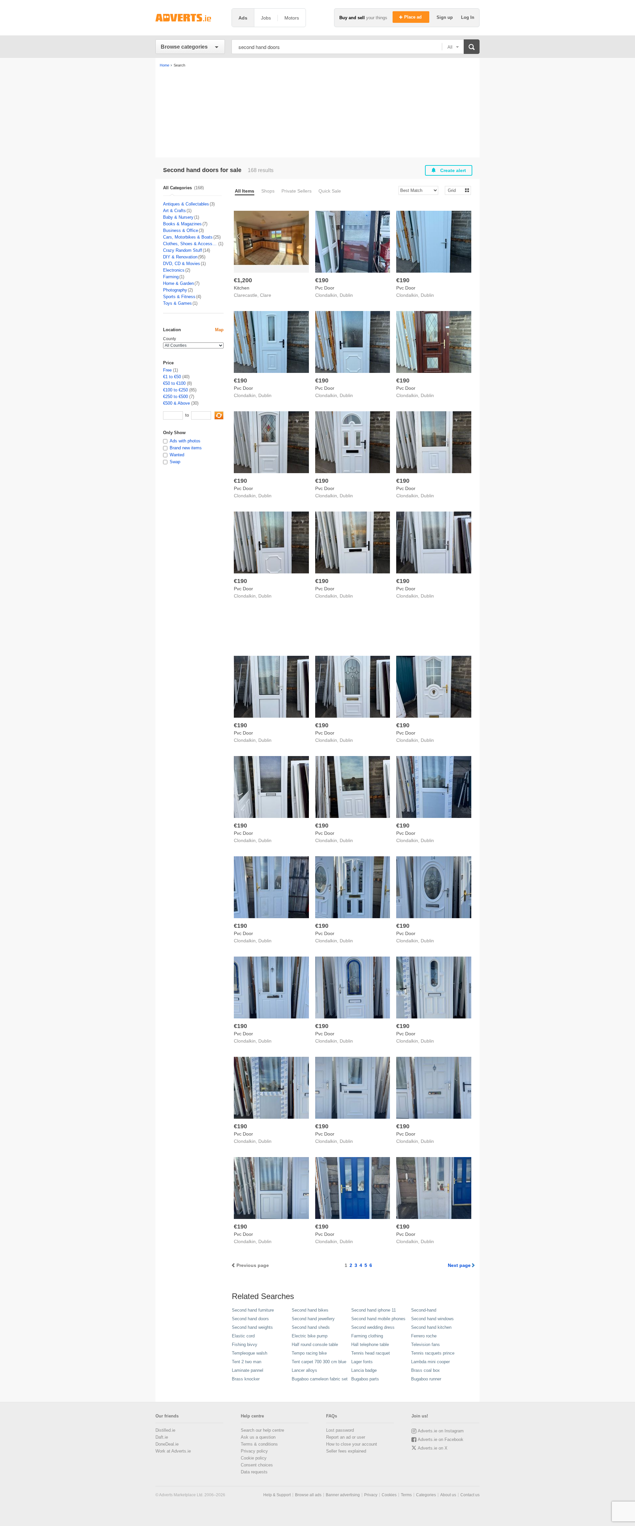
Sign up (445, 17)
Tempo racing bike (309, 1353)
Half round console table (315, 1344)
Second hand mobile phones (378, 1318)
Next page (459, 1265)
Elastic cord (243, 1335)
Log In (467, 17)
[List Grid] (455, 190)
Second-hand (423, 1310)
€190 (321, 280)
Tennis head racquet (370, 1353)
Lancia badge (364, 1370)
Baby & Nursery (178, 217)
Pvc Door (324, 288)
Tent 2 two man (246, 1361)
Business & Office (180, 230)
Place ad (413, 17)
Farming (171, 276)
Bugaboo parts (365, 1378)
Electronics (174, 270)
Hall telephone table (370, 1344)
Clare (265, 295)
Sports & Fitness (179, 296)
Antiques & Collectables (186, 204)
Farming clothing (367, 1335)
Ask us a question (258, 1437)
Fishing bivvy (244, 1344)
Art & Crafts (174, 210)
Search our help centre (262, 1430)
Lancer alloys (304, 1370)
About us (448, 1495)
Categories (426, 1495)
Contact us (470, 1495)
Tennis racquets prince (432, 1353)
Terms (406, 1495)
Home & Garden (178, 283)
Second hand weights (252, 1327)
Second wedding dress (373, 1327)
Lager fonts (362, 1361)
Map (219, 330)
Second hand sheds (311, 1327)
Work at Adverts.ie (173, 1451)
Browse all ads (308, 1495)
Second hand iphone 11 (373, 1310)
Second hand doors (250, 1318)
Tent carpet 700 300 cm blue (319, 1361)
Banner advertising (343, 1495)
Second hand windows (432, 1318)
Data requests (254, 1471)
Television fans (425, 1344)
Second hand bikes (310, 1310)
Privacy (370, 1495)
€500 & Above (176, 403)
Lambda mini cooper (430, 1361)
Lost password (340, 1430)
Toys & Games (177, 303)
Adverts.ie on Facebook (440, 1439)
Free (167, 370)
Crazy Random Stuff (182, 250)
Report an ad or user (345, 1437)
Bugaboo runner (426, 1378)
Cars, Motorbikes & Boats (188, 237)
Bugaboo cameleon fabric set (320, 1378)
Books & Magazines (182, 223)
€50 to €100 (174, 383)
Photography (175, 290)
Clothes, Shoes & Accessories (190, 243)
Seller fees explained (346, 1451)
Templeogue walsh (249, 1353)
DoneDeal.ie (167, 1444)
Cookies (389, 1495)
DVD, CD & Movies (181, 263)
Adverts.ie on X (432, 1448)
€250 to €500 (175, 396)
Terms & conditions (259, 1444)
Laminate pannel (247, 1370)
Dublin (346, 295)
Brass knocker (246, 1378)
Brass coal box (425, 1370)
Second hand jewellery (313, 1318)
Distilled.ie (165, 1430)
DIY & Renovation (180, 256)
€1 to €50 (172, 376)
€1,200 (243, 280)
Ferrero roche (424, 1335)
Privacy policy (254, 1451)
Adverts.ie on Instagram (441, 1430)
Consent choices (257, 1464)
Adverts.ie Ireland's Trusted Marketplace (190, 17)
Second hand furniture (253, 1310)
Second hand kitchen (431, 1327)
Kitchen (241, 288)
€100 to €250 (175, 389)
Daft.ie (161, 1437)
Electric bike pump (309, 1335)
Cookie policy (254, 1458)
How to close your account (351, 1444)
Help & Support (277, 1495)
